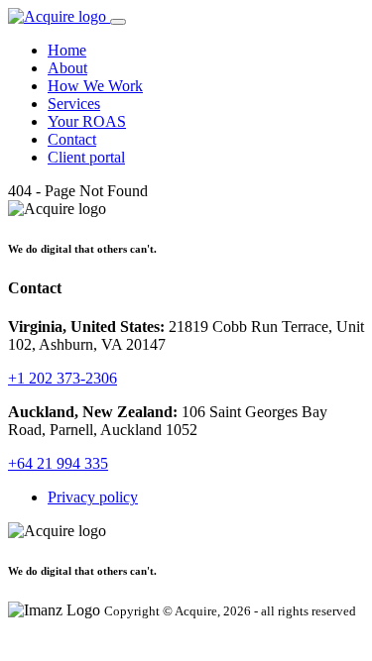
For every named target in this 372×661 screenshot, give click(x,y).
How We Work (95, 85)
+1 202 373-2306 (62, 378)
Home (67, 50)
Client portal (86, 157)
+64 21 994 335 (58, 463)
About (67, 67)
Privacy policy (93, 497)
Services (74, 103)
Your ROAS (87, 121)
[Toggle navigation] (118, 22)
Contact (72, 139)
